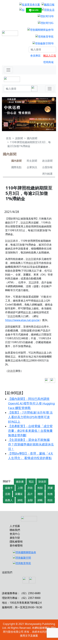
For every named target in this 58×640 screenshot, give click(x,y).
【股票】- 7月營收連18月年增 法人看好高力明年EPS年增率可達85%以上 (30, 417)
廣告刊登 (15, 537)
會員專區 (35, 55)
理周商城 (48, 62)
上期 (20, 488)
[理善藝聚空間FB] (43, 43)
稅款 (50, 500)
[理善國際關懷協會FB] (40, 29)
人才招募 (15, 526)
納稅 (20, 500)
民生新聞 (32, 160)
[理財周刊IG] (45, 23)
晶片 (30, 494)
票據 (50, 488)
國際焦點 (16, 167)
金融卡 (9, 488)
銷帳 (40, 500)
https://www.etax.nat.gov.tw (22, 320)
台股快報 (47, 167)
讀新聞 (19, 138)
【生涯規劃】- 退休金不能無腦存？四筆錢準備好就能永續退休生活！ (31, 444)
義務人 (9, 500)
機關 (40, 494)
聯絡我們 (15, 530)
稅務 (50, 494)
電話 (31, 282)
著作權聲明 (16, 545)
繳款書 (32, 263)
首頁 (8, 138)
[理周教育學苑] (44, 36)
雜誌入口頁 (49, 55)
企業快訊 (32, 167)
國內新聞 (32, 138)
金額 (30, 500)
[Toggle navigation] (8, 70)
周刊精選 (47, 173)
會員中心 (15, 534)
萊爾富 (19, 494)
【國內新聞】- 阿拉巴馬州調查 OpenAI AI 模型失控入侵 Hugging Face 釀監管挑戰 (31, 403)
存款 (30, 488)
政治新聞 (47, 160)
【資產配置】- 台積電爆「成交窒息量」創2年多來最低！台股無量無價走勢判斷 (30, 430)
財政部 (24, 222)
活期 (7, 494)
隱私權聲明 (16, 541)
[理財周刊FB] (45, 16)
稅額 (40, 488)
